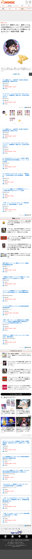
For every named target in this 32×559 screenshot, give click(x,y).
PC (16, 8)
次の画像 (30, 74)
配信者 (22, 8)
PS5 (22, 5)
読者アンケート (3, 9)
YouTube (26, 537)
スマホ (9, 8)
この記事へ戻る (16, 74)
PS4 (29, 5)
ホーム (3, 5)
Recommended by (24, 435)
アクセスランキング (10, 6)
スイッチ (16, 5)
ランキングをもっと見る (16, 394)
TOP (16, 532)
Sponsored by (21, 107)
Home (5, 537)
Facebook (12, 537)
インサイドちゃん (28, 9)
